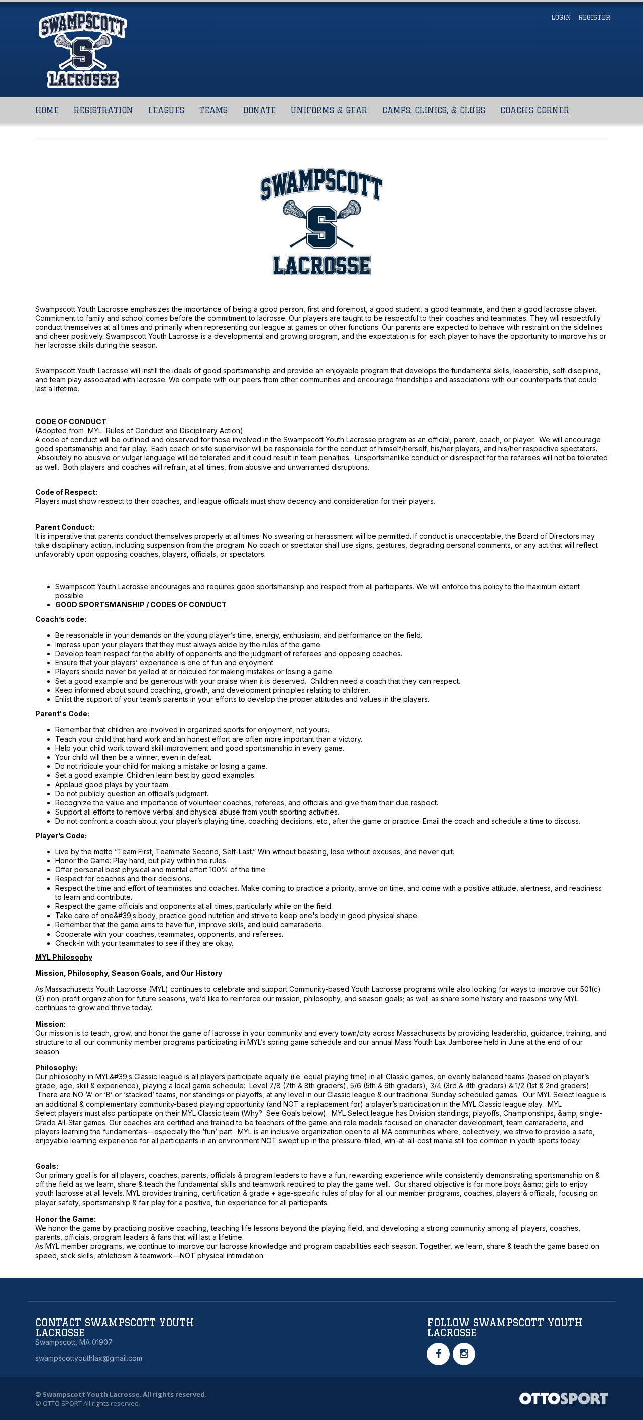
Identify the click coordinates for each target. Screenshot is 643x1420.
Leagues (166, 110)
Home (47, 110)
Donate (259, 110)
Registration (103, 110)
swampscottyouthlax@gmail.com (88, 1358)
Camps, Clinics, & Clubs (433, 110)
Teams (213, 110)
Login (561, 17)
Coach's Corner (534, 110)
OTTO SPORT (62, 1403)
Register (594, 17)
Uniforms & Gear (329, 110)
